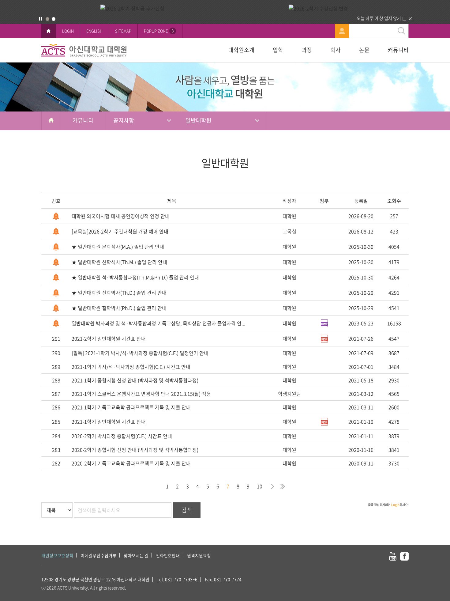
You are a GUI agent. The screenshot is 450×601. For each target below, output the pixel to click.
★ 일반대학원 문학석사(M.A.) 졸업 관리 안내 (118, 246)
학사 (335, 50)
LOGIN (68, 31)
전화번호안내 (168, 555)
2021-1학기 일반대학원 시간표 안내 (109, 421)
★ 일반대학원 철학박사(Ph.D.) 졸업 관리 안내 (119, 308)
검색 (187, 510)
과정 (307, 50)
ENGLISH (94, 31)
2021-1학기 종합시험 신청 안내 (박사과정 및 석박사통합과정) (135, 380)
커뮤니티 (398, 50)
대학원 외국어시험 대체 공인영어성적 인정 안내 (121, 216)
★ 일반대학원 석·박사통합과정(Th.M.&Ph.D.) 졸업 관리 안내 (135, 277)
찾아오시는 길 (136, 555)
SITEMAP (123, 31)
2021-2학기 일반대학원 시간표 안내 (109, 338)
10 (259, 486)
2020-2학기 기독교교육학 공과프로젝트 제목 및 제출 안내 (131, 463)
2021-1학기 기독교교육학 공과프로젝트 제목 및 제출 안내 (131, 407)
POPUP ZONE (159, 31)
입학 (278, 50)
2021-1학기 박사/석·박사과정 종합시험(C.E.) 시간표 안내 (131, 366)
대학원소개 (241, 50)
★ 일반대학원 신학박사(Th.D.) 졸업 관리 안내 (119, 292)
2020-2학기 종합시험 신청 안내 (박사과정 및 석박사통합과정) (135, 449)
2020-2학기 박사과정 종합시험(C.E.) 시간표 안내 (122, 436)
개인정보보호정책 (57, 555)
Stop (41, 19)
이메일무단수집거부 (98, 555)
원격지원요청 (199, 555)
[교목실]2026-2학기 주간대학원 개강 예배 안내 (120, 231)
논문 (364, 50)
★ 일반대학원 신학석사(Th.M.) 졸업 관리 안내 (119, 262)
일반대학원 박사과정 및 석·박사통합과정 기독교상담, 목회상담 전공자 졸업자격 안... (158, 323)
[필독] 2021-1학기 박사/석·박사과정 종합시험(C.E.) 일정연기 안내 (140, 353)
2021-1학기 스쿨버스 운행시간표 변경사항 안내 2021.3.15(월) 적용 (141, 393)
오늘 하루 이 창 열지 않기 (379, 18)
